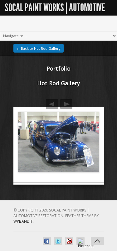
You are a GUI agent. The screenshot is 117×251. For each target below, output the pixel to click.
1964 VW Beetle (52, 104)
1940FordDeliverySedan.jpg (66, 104)
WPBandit (23, 221)
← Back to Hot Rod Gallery (39, 48)
